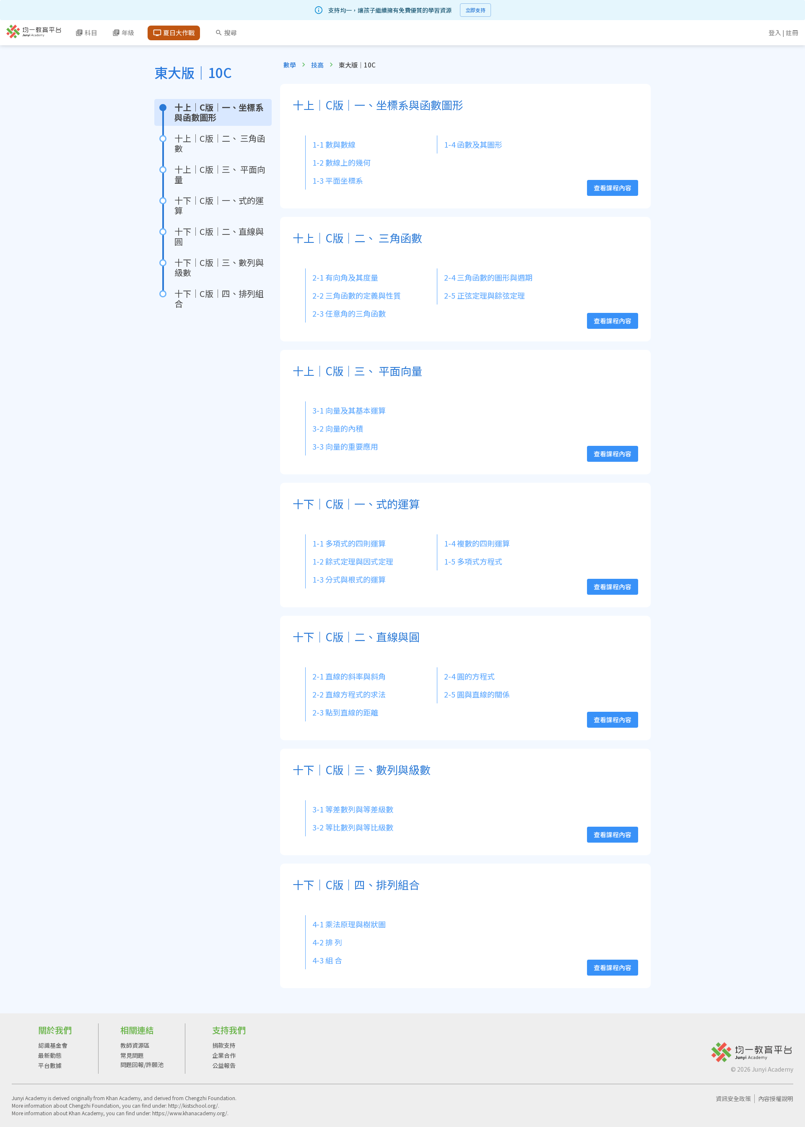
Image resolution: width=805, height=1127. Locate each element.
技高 (317, 64)
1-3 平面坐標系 (337, 180)
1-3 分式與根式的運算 (349, 579)
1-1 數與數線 (334, 144)
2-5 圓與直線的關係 (477, 694)
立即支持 (475, 9)
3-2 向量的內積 (337, 428)
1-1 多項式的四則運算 (349, 543)
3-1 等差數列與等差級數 (352, 809)
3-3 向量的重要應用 (345, 446)
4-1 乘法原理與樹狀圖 (349, 924)
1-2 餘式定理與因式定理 (352, 561)
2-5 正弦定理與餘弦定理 (484, 295)
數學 (289, 64)
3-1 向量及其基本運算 (349, 410)
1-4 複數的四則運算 (477, 543)
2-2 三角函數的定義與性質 (356, 295)
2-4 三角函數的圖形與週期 (488, 277)
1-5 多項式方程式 (473, 561)
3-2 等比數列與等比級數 (352, 827)
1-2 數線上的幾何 (341, 162)
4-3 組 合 (327, 960)
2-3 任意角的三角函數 (349, 313)
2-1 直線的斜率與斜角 (349, 676)
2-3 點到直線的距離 (345, 712)
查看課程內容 (612, 187)
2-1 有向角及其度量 (345, 277)
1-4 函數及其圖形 (473, 144)
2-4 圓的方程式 (469, 676)
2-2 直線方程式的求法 (349, 694)
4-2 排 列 (327, 942)
